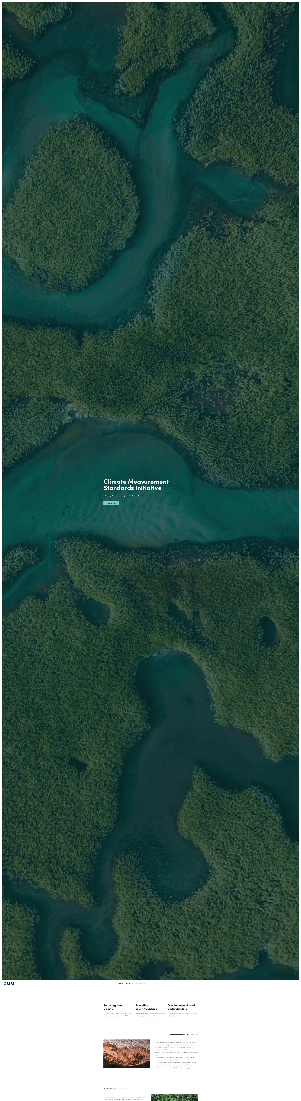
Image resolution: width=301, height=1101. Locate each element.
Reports (120, 983)
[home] (8, 983)
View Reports (111, 503)
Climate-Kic (140, 983)
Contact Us (129, 983)
